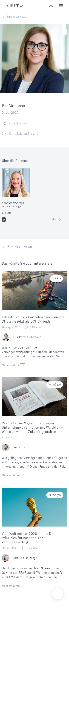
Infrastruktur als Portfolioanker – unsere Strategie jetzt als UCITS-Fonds (33, 319)
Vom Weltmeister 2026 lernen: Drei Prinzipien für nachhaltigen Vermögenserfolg (28, 538)
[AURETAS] (14, 5)
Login (52, 5)
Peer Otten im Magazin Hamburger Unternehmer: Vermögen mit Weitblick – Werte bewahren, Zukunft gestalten (32, 427)
